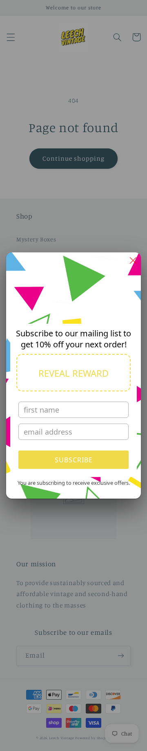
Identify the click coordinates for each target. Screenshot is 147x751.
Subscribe (74, 459)
